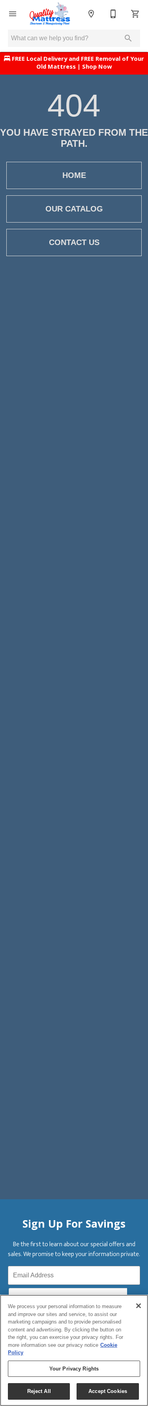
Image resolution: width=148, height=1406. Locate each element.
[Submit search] (128, 38)
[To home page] (50, 14)
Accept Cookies (107, 1391)
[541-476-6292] (113, 13)
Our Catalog (74, 208)
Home (74, 175)
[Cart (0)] (135, 13)
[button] (12, 13)
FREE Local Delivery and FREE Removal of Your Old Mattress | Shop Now (77, 63)
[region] (74, 1350)
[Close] (138, 1305)
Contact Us (74, 242)
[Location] (91, 13)
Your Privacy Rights (74, 1369)
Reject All (39, 1391)
